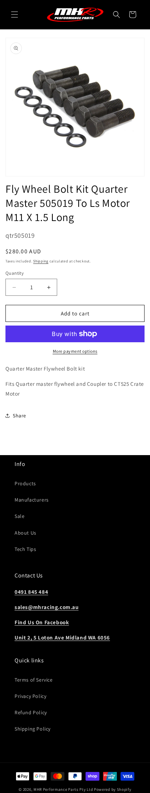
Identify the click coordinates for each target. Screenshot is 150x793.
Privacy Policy (30, 696)
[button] (15, 15)
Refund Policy (31, 712)
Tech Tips (25, 549)
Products (25, 483)
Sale (19, 516)
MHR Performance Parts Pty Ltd (63, 789)
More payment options (75, 351)
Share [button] (19, 415)
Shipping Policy (33, 728)
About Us (25, 533)
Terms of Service (34, 679)
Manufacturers (32, 499)
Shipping (40, 261)
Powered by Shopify (112, 789)
